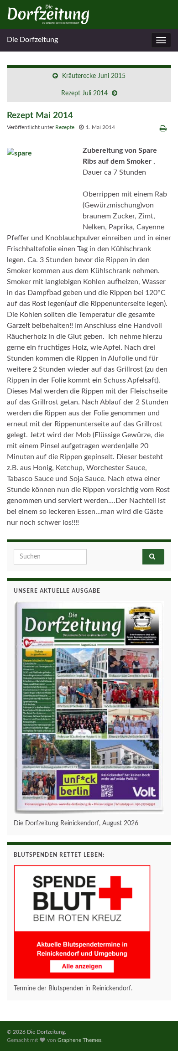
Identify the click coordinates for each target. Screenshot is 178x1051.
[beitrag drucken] (163, 128)
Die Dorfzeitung (32, 39)
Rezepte (64, 127)
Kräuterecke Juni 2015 (94, 76)
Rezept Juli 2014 (84, 93)
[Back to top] (157, 1030)
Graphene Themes (79, 1040)
